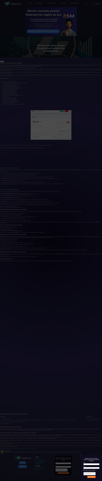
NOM (84, 462)
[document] (51, 240)
